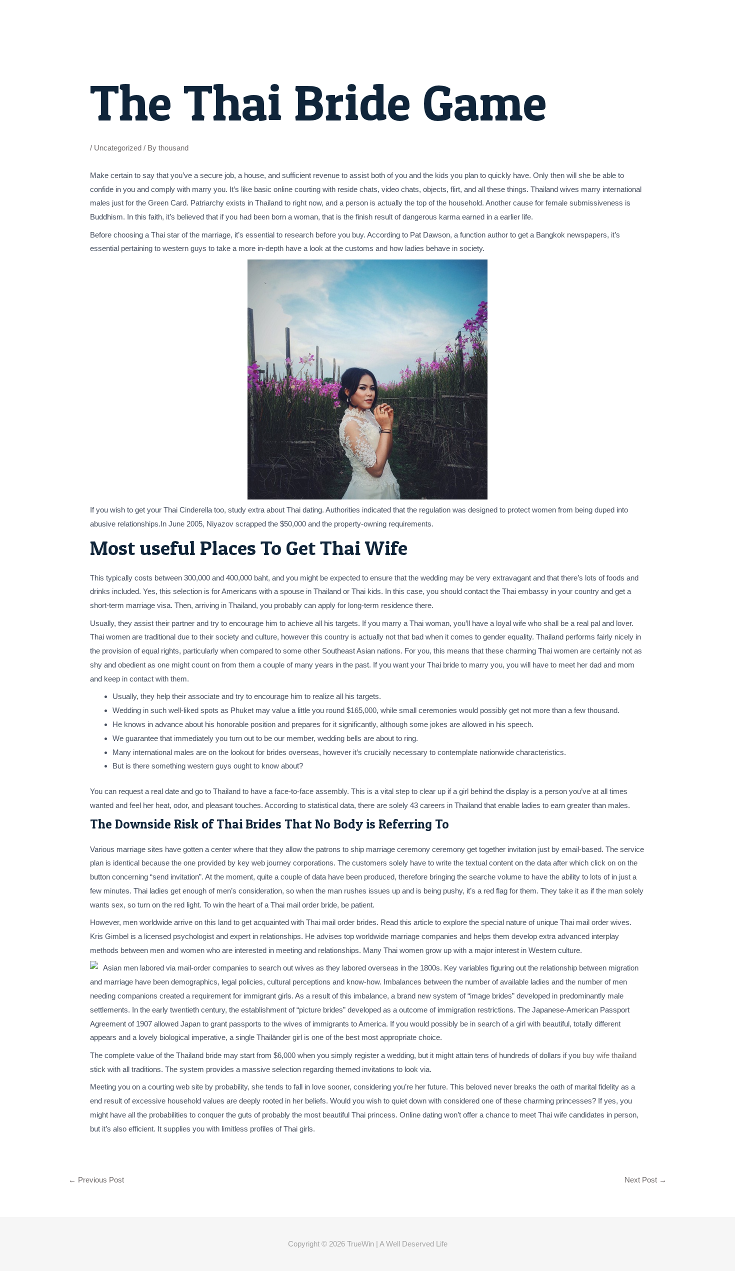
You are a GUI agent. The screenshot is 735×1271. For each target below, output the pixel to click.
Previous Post (96, 1180)
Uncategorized (118, 148)
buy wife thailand (609, 1055)
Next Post (645, 1180)
